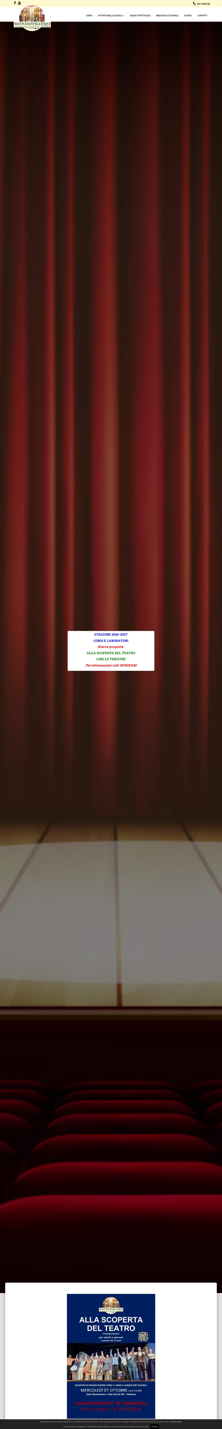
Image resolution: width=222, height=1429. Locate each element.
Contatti (202, 15)
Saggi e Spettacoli (140, 15)
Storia (188, 15)
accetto (154, 1426)
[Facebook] (15, 3)
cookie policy (176, 1421)
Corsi (89, 15)
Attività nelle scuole (110, 15)
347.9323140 (203, 4)
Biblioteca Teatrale (167, 15)
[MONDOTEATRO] (32, 18)
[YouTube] (19, 3)
